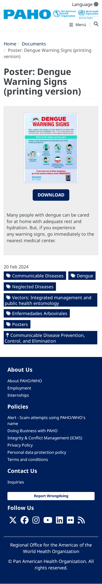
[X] (13, 521)
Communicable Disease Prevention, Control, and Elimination (45, 338)
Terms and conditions (27, 459)
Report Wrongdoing (51, 495)
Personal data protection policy (36, 452)
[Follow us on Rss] (81, 521)
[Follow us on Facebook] (24, 521)
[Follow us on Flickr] (70, 521)
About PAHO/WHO (24, 381)
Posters (20, 324)
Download (51, 195)
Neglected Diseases (32, 287)
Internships (18, 395)
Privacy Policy (20, 445)
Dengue (85, 276)
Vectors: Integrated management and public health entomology (48, 300)
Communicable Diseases (38, 276)
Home (10, 44)
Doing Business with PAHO (32, 430)
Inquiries (15, 482)
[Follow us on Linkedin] (59, 521)
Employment (19, 388)
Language (83, 4)
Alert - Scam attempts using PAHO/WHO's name (46, 420)
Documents (34, 44)
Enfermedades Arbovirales (39, 313)
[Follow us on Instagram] (35, 521)
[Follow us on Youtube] (47, 521)
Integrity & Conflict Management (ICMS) (44, 438)
